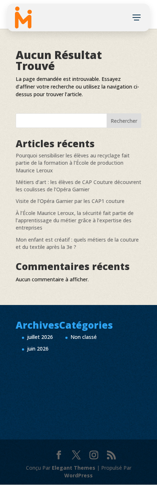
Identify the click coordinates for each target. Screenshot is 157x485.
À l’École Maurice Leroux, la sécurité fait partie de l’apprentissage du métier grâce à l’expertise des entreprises (75, 220)
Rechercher (124, 120)
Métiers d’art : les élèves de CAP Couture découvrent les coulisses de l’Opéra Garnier (78, 186)
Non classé (83, 336)
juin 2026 (38, 348)
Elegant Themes (73, 467)
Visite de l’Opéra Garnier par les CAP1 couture (70, 200)
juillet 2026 (40, 336)
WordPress (78, 475)
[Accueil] (23, 17)
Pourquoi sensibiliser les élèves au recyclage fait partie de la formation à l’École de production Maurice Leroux (73, 163)
